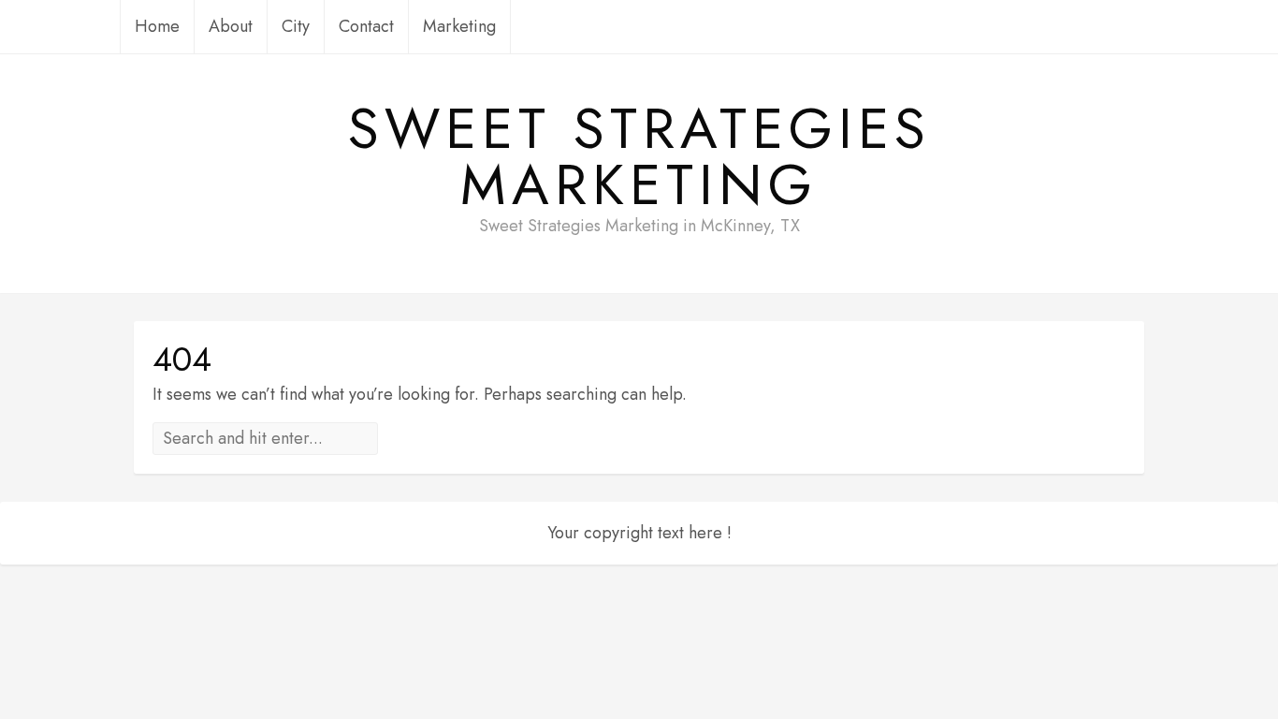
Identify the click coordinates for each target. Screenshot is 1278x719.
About (231, 26)
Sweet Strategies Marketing (639, 157)
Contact (366, 26)
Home (157, 26)
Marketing (459, 26)
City (296, 26)
